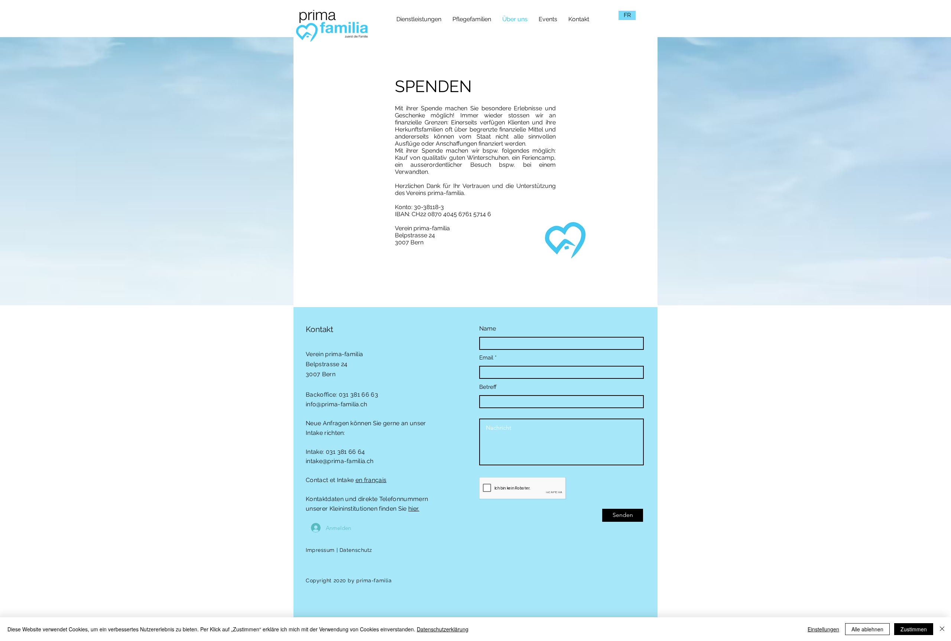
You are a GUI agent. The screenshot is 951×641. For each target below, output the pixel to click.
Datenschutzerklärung (442, 629)
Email (486, 358)
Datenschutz (356, 550)
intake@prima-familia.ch (339, 461)
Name (487, 329)
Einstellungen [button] (823, 629)
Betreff (488, 387)
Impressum (320, 550)
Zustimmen (913, 629)
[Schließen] (942, 629)
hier (413, 508)
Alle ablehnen (867, 629)
